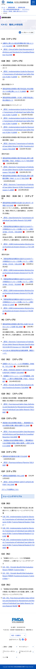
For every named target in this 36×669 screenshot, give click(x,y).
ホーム (3, 7)
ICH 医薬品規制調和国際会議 (11, 9)
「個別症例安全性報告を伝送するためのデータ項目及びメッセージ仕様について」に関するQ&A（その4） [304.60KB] (17, 229)
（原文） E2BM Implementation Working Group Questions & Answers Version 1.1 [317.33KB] (18, 246)
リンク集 (5, 657)
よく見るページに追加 (27, 32)
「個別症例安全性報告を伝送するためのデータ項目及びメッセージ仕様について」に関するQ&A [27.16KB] (17, 302)
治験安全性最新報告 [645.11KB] (13, 475)
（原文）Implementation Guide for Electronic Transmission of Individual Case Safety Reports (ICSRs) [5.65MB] (18, 112)
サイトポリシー (24, 647)
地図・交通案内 (16, 635)
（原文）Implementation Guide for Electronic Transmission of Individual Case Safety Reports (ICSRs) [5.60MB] (18, 74)
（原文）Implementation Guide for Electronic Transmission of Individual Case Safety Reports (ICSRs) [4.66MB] (18, 121)
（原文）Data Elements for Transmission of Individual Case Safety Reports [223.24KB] (18, 218)
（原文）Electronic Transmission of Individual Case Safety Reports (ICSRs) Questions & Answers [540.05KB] (18, 146)
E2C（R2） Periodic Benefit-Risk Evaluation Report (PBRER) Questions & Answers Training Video (18, 576)
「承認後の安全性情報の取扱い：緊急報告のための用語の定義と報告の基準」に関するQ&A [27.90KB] (18, 443)
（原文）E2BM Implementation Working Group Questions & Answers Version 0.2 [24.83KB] (18, 311)
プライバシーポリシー (9, 652)
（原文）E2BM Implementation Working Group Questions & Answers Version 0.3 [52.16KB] (18, 293)
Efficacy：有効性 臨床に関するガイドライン (15, 11)
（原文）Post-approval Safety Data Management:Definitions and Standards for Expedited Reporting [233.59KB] (18, 434)
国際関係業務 (11, 7)
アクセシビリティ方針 (25, 652)
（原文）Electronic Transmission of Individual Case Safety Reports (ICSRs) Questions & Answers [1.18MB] (18, 187)
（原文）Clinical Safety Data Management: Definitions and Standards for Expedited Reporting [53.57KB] (18, 52)
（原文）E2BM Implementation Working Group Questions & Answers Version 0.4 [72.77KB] (18, 273)
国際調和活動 (21, 7)
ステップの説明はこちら (10, 489)
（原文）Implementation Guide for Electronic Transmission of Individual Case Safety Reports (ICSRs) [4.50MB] (18, 129)
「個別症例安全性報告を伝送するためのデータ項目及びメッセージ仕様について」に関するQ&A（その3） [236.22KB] (17, 261)
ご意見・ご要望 (7, 647)
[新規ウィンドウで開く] (20, 639)
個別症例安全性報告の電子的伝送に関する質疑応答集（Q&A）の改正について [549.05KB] (18, 159)
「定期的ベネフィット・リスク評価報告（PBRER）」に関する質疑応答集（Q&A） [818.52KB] (18, 378)
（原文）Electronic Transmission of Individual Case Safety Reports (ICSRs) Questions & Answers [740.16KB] (18, 169)
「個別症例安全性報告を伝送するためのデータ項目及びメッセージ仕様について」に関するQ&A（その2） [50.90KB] (17, 281)
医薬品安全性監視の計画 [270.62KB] (14, 456)
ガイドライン (25, 9)
